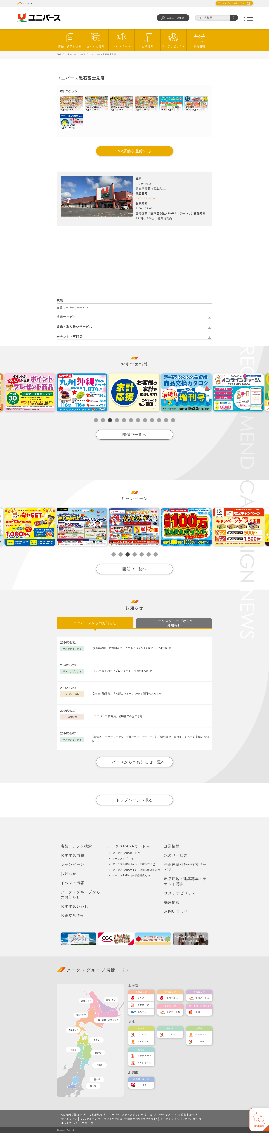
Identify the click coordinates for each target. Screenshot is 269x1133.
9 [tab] (152, 420)
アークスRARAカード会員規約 (130, 875)
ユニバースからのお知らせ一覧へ (134, 762)
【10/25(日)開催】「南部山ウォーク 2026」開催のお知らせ (126, 693)
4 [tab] (117, 420)
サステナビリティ (173, 46)
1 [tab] (96, 420)
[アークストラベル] (78, 938)
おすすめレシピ (75, 906)
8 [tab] (145, 420)
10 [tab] (159, 420)
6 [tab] (131, 420)
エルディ (142, 1012)
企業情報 (147, 46)
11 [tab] (166, 420)
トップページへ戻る (134, 800)
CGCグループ (89, 1118)
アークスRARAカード (126, 846)
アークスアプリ (121, 858)
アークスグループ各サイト (231, 3)
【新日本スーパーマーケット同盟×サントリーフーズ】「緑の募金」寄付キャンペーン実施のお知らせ (150, 739)
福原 (198, 1012)
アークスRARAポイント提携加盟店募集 (135, 870)
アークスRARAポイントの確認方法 (132, 864)
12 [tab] (173, 420)
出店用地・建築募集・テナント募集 (185, 881)
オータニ (142, 1085)
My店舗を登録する (134, 151)
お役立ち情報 (72, 915)
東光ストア (143, 1005)
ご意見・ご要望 (175, 18)
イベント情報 (72, 883)
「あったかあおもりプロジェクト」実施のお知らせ (121, 670)
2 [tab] (103, 420)
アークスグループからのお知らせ (80, 894)
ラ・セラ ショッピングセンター (179, 1118)
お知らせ (68, 874)
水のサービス (176, 855)
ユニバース (143, 1034)
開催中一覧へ (134, 434)
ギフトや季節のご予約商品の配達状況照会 (128, 1118)
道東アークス (202, 998)
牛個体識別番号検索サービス (185, 867)
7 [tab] (138, 420)
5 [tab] (124, 420)
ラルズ (141, 998)
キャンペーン (121, 46)
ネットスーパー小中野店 (75, 1123)
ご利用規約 (95, 1114)
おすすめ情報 (95, 46)
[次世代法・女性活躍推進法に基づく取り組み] (190, 938)
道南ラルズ (172, 998)
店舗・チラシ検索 (69, 46)
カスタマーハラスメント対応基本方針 (172, 1114)
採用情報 (199, 46)
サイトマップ (69, 1118)
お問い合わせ (176, 911)
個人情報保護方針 (71, 1114)
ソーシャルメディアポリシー (126, 1114)
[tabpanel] (82, 392)
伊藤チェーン (144, 1055)
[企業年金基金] (153, 938)
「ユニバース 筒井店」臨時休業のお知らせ (116, 716)
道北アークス (173, 1012)
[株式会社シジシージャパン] (116, 938)
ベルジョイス (144, 1041)
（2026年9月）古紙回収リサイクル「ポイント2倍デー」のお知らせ (131, 648)
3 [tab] (110, 420)
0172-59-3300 (145, 198)
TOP (59, 54)
